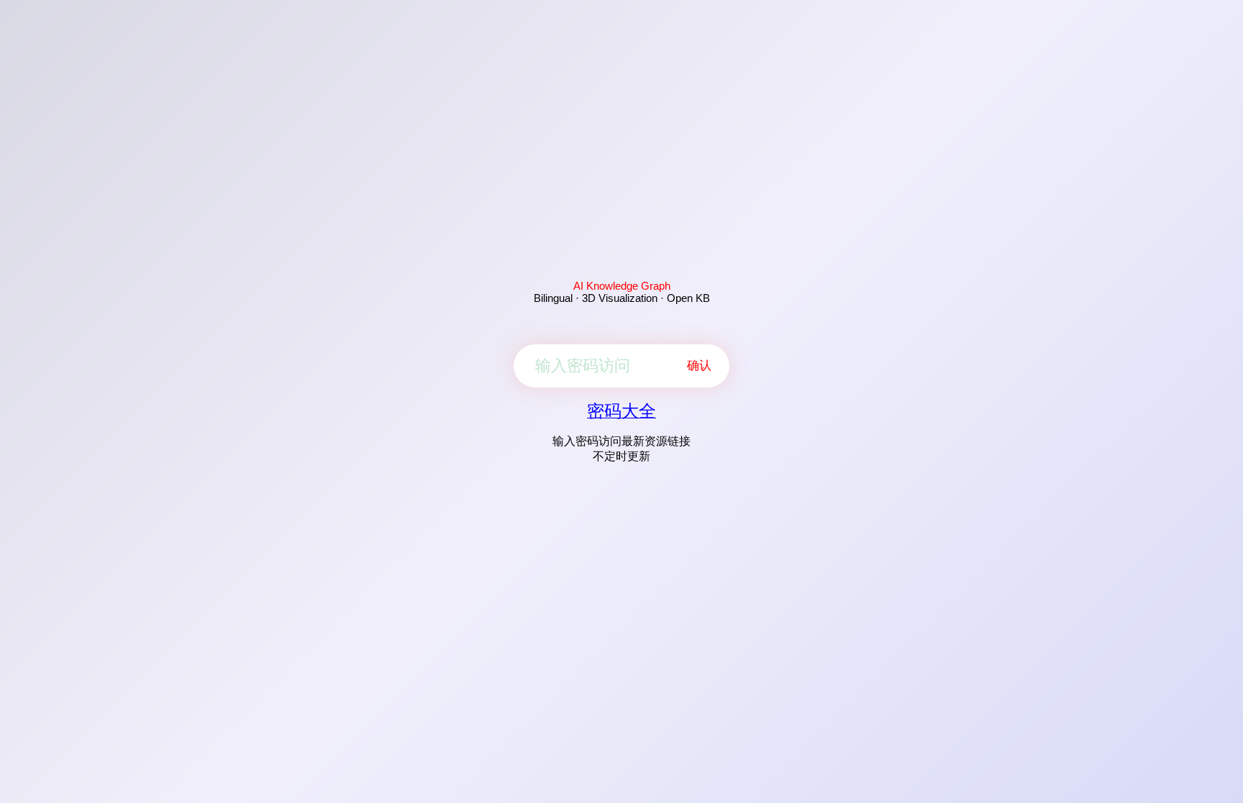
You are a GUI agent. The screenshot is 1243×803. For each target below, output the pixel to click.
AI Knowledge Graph (621, 286)
